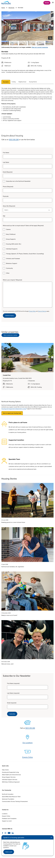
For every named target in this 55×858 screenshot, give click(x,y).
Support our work (7, 821)
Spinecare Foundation (8, 799)
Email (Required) (7, 172)
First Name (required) (13, 683)
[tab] (5, 82)
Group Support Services (8, 777)
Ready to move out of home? (9, 615)
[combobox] (27, 199)
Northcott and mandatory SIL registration (12, 566)
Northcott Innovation (7, 794)
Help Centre (5, 770)
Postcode (5, 196)
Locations (4, 813)
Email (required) (11, 703)
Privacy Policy (32, 311)
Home (3, 7)
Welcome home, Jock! (7, 664)
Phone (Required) (8, 186)
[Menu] (53, 3)
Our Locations (27, 743)
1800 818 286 (14, 139)
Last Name (6, 162)
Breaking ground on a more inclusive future (13, 522)
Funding (14, 81)
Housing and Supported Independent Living (13, 408)
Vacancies (11, 7)
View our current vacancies (40, 47)
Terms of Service (42, 311)
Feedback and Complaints (9, 818)
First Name (6, 152)
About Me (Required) (9, 206)
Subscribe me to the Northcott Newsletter (18, 181)
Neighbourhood (22, 81)
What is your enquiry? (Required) (12, 280)
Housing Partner (33, 81)
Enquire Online (27, 757)
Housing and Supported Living (10, 772)
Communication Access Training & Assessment (15, 801)
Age (4, 216)
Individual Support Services (9, 779)
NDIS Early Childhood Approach (11, 782)
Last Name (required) (13, 693)
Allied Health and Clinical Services (11, 774)
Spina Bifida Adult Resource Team (11, 796)
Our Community (6, 790)
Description (6, 82)
